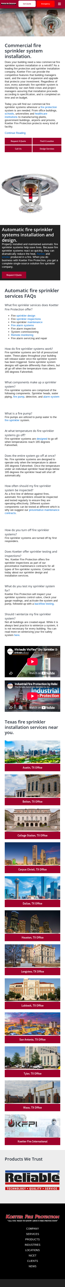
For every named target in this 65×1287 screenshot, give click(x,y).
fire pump (18, 396)
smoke (6, 257)
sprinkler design (25, 315)
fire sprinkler (12, 420)
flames (41, 253)
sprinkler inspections (28, 319)
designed (42, 438)
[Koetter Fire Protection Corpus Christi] (8, 3)
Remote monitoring (22, 335)
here (16, 635)
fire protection (49, 107)
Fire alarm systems (22, 325)
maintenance (34, 322)
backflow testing (44, 603)
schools (9, 113)
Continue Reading (15, 132)
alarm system (51, 396)
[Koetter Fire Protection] (32, 1214)
